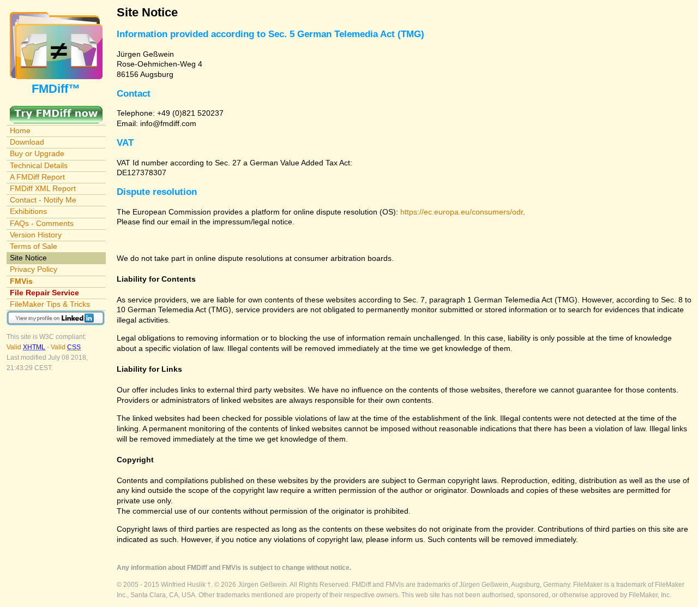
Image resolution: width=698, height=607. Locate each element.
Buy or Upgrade (37, 153)
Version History (36, 234)
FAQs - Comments (42, 223)
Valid (26, 347)
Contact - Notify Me (43, 199)
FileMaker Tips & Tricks (50, 304)
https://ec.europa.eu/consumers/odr (461, 211)
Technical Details (39, 165)
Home (20, 130)
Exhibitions (28, 211)
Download (27, 142)
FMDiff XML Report (43, 188)
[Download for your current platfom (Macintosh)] (56, 110)
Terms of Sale (33, 246)
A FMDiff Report (37, 176)
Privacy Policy (33, 269)
